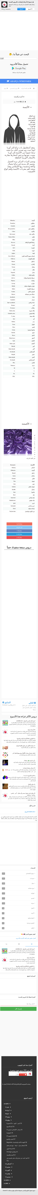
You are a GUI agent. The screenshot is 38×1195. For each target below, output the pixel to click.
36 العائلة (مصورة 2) (12, 1136)
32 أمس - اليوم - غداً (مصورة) (14, 1123)
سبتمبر (8, 1167)
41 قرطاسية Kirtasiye (9, 705)
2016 (7, 1180)
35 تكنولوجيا (10, 1133)
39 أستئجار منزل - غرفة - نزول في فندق (17, 1145)
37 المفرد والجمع (11, 1139)
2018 (6, 1183)
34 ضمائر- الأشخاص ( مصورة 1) (14, 1129)
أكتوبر (8, 1170)
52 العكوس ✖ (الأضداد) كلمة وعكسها (26, 738)
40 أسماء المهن (11, 1148)
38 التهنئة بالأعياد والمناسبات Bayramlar (17, 1142)
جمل (33, 883)
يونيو (8, 1117)
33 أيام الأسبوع (10, 1126)
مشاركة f (19, 530)
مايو (8, 1113)
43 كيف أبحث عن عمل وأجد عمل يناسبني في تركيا (29, 707)
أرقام (32, 928)
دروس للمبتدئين (30, 873)
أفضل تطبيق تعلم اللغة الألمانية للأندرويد (26, 938)
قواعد (32, 893)
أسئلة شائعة (31, 918)
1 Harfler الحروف (29, 811)
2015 (7, 1104)
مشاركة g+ (19, 524)
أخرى (32, 913)
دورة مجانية (31, 888)
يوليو (8, 1120)
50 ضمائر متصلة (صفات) (29, 768)
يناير (8, 1107)
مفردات (32, 878)
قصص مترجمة (30, 923)
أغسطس (9, 1164)
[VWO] (3, 9)
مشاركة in (19, 534)
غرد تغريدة (19, 527)
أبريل (8, 1110)
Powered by (7, 9)
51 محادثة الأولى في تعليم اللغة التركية (25, 745)
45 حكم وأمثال (31, 784)
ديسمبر (9, 1177)
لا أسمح (30, 9)
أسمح (21, 9)
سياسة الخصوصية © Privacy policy (22, 1084)
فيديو (32, 898)
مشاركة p (19, 537)
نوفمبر (8, 1173)
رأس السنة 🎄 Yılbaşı (29, 760)
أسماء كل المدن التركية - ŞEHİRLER (25, 721)
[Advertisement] (19, 31)
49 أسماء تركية (31, 729)
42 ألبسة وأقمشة (11, 1155)
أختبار (32, 908)
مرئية (32, 903)
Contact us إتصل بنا (7, 1084)
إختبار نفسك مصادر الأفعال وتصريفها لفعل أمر (24, 753)
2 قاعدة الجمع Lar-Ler (29, 775)
